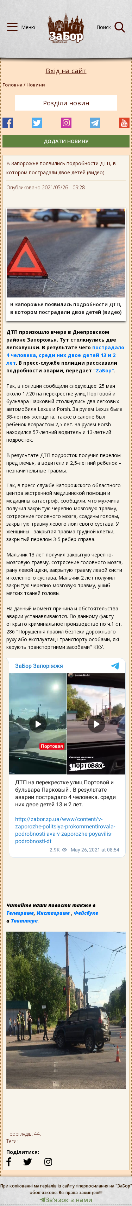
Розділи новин (66, 103)
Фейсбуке (86, 913)
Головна (12, 85)
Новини (35, 85)
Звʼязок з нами (69, 1200)
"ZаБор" (103, 370)
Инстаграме (53, 913)
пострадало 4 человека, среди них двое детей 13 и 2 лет (65, 355)
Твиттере (24, 920)
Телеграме (20, 913)
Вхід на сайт (66, 71)
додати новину (66, 141)
